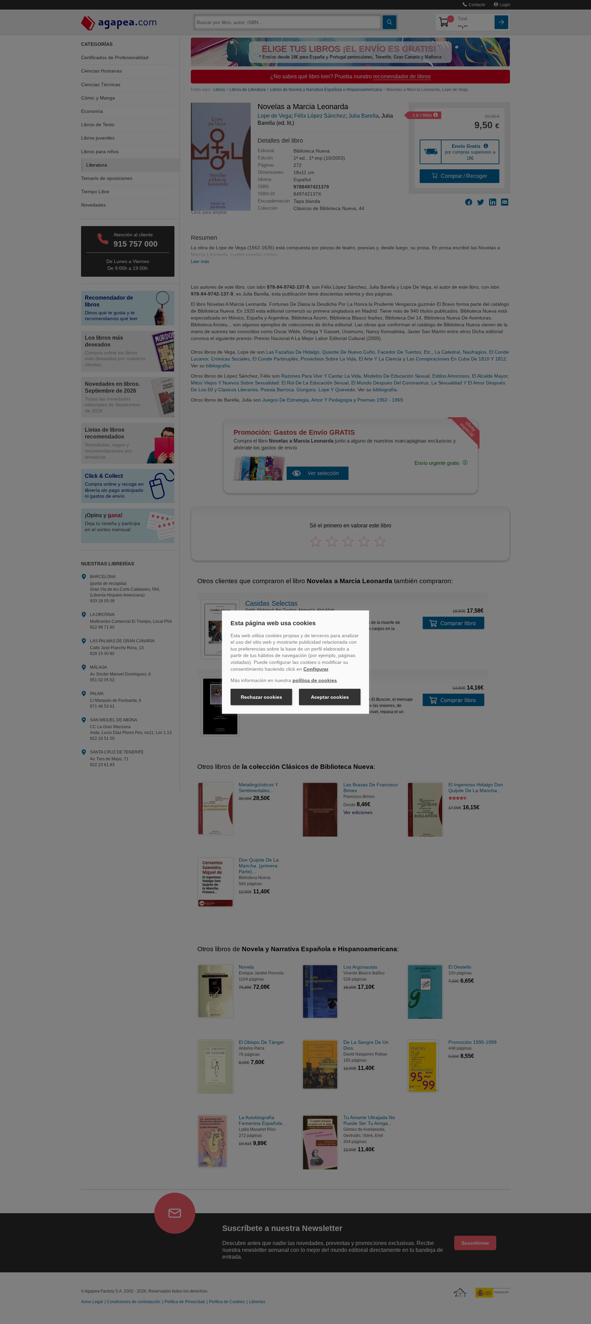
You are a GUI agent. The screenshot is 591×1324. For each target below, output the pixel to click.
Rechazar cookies (261, 697)
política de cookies (314, 680)
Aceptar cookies (330, 697)
